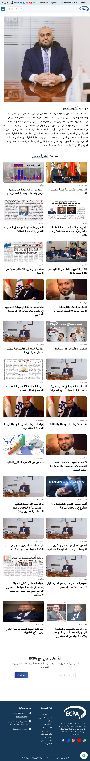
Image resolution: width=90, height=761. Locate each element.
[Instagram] (27, 2)
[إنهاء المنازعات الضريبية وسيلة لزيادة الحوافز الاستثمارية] (23, 413)
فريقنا (50, 720)
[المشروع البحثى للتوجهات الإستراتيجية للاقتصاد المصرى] (66, 296)
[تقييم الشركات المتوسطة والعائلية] (66, 412)
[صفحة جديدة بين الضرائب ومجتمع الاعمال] (23, 258)
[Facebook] (21, 2)
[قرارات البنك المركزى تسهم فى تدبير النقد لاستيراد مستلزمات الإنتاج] (23, 535)
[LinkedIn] (24, 2)
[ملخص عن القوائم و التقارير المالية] (23, 450)
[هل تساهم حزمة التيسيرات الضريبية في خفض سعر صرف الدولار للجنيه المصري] (23, 298)
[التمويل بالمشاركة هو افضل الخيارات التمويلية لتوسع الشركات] (23, 217)
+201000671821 (66, 2)
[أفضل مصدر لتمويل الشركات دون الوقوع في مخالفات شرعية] (66, 493)
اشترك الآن (21, 675)
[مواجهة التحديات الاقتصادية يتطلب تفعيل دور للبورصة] (23, 338)
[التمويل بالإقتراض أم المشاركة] (66, 336)
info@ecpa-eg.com (49, 2)
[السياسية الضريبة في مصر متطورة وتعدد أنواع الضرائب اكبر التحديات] (66, 376)
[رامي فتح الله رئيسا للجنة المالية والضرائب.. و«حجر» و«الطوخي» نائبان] (66, 218)
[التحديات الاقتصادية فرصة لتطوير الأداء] (66, 179)
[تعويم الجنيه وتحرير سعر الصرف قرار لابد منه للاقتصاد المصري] (66, 573)
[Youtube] (31, 2)
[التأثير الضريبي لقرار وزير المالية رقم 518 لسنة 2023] (66, 258)
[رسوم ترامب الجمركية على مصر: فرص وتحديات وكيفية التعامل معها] (23, 179)
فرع (8, 2)
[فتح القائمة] (3, 9)
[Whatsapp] (34, 2)
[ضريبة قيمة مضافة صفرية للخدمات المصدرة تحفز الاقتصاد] (23, 376)
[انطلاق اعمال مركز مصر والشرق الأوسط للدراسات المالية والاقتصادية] (66, 535)
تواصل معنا (48, 724)
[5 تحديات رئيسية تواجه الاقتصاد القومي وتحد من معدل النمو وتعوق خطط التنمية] (66, 453)
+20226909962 (82, 2)
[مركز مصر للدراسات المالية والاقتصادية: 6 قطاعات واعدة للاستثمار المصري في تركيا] (23, 495)
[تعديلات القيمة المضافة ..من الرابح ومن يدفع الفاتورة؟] (23, 618)
